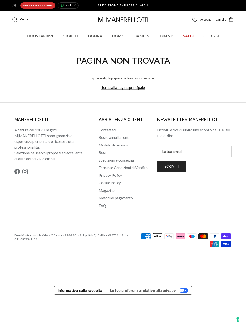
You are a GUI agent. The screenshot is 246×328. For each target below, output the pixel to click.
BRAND (166, 36)
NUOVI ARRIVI (40, 36)
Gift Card (211, 36)
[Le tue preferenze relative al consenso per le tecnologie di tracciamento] (237, 319)
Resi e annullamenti (114, 137)
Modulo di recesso (113, 145)
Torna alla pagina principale (123, 87)
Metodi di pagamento (116, 198)
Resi (102, 152)
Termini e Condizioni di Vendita (123, 167)
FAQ (102, 205)
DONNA (95, 36)
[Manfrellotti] (123, 20)
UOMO (118, 36)
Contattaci (107, 130)
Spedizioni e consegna (116, 160)
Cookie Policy (110, 183)
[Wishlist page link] (194, 19)
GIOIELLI (70, 36)
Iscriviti (171, 166)
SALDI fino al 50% (38, 5)
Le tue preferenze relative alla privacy (143, 290)
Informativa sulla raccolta (80, 290)
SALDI (188, 36)
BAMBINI (142, 36)
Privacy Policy (110, 175)
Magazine (107, 190)
